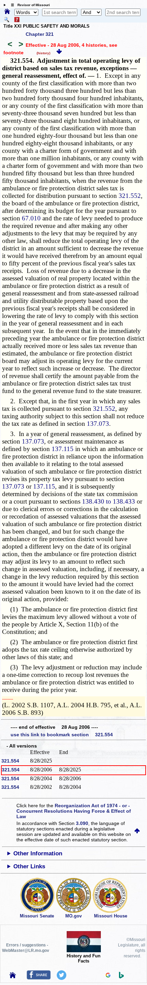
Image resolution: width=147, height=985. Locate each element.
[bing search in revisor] (121, 977)
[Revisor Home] (12, 976)
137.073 (98, 423)
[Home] (7, 12)
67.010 (31, 218)
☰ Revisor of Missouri (29, 5)
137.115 (63, 448)
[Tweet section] (61, 978)
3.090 (82, 823)
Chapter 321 (40, 34)
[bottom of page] (59, 52)
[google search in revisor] (108, 976)
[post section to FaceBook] (39, 978)
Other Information (37, 853)
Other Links (29, 866)
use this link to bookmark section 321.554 (62, 734)
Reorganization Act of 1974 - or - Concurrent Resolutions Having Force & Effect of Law (73, 811)
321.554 (10, 761)
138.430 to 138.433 (108, 501)
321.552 (130, 195)
